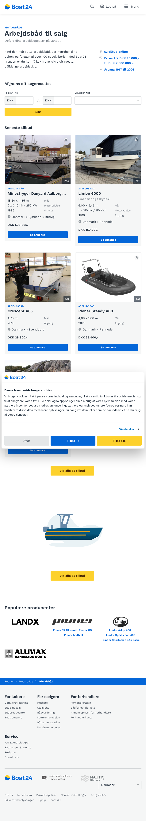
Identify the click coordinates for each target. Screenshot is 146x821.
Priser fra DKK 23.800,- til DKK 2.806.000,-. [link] (121, 60)
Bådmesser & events (18, 747)
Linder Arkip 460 (120, 630)
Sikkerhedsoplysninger (19, 799)
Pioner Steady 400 (95, 311)
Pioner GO (85, 630)
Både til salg (13, 707)
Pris (11, 92)
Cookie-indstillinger (73, 795)
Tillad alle (119, 440)
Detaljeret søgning (16, 702)
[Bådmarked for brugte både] (19, 6)
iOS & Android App (17, 742)
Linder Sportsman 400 (120, 635)
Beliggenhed (82, 92)
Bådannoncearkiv (48, 722)
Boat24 (9, 681)
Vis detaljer (126, 429)
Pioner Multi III (73, 635)
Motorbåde (14, 27)
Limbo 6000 (89, 193)
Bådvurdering (46, 712)
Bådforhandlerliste (83, 707)
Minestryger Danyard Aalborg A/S (38, 193)
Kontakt (56, 799)
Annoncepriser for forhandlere (91, 712)
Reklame (10, 752)
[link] (38, 188)
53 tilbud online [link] (116, 51)
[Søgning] (93, 6)
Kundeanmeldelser (49, 727)
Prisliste (42, 702)
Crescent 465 (20, 311)
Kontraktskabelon (48, 717)
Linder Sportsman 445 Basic (121, 639)
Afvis (26, 440)
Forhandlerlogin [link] (81, 702)
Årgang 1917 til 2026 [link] (119, 69)
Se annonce (37, 234)
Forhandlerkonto (81, 717)
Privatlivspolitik (46, 795)
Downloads (12, 757)
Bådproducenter (15, 712)
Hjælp (42, 799)
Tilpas (71, 440)
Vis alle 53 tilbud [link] (72, 471)
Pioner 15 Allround (65, 630)
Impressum (24, 795)
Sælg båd (43, 707)
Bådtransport (13, 717)
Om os (9, 795)
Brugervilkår (98, 795)
